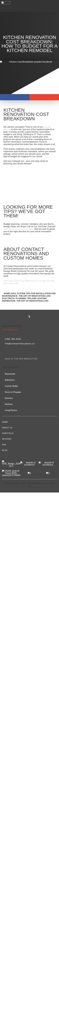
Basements (10, 374)
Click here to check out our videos (18, 229)
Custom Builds (11, 386)
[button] (55, 6)
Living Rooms (11, 410)
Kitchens (9, 404)
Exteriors (9, 398)
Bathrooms (10, 380)
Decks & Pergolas (13, 392)
